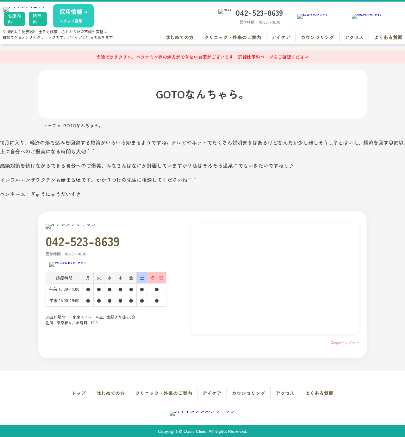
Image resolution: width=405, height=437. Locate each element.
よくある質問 (388, 37)
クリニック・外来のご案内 (232, 37)
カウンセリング (317, 37)
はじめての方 (179, 37)
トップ (79, 393)
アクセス (354, 37)
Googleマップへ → (345, 342)
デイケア (280, 37)
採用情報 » (73, 15)
